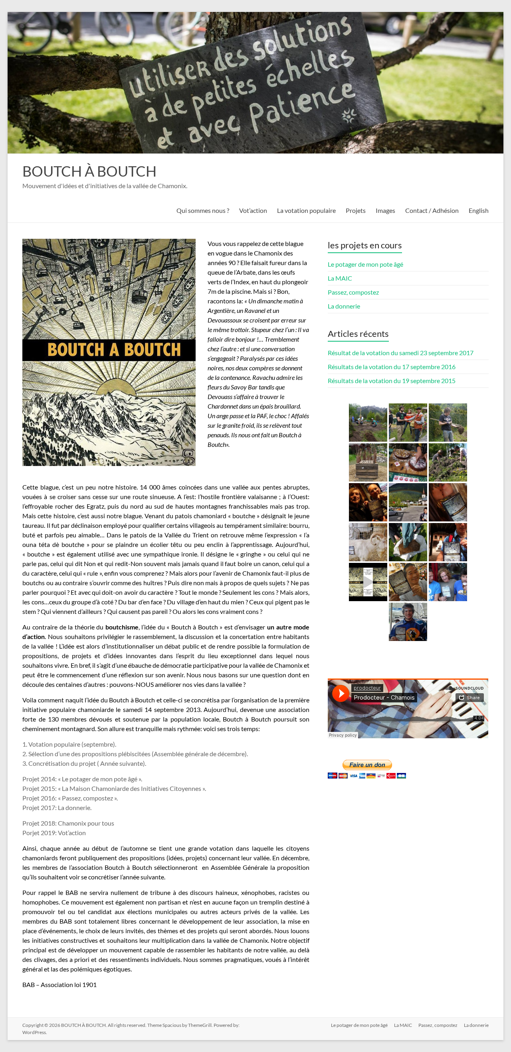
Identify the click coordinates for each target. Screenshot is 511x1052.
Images (385, 210)
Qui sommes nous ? (202, 210)
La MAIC (340, 278)
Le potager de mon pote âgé (365, 264)
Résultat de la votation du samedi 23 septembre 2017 (400, 352)
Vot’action (253, 210)
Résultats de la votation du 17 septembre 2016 (392, 366)
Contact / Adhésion (432, 210)
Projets (356, 210)
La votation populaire (306, 210)
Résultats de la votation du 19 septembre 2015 (392, 380)
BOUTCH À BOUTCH (89, 171)
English (479, 210)
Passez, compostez (353, 292)
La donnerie (344, 306)
